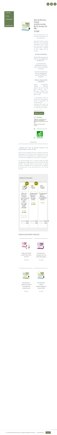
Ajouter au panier (39, 113)
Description (33, 142)
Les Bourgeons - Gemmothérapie (9, 22)
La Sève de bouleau (7, 14)
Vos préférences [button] (40, 432)
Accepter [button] (48, 432)
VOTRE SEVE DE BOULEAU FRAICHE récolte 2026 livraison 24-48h (41, 121)
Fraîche (40, 124)
